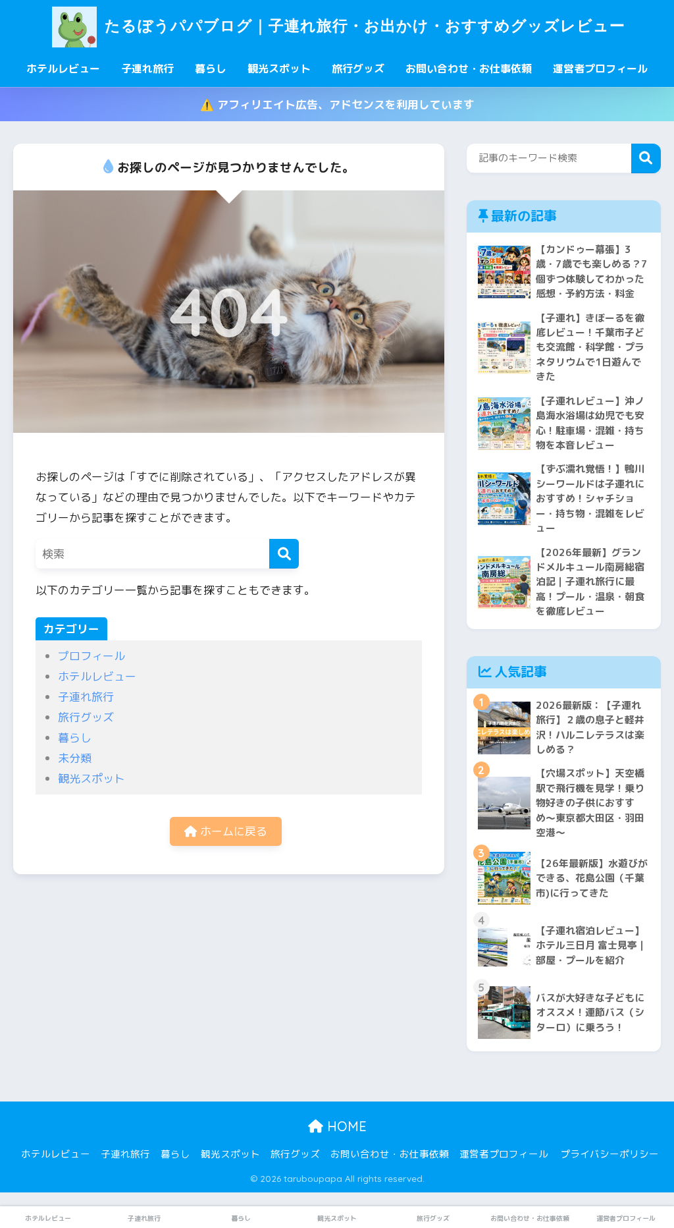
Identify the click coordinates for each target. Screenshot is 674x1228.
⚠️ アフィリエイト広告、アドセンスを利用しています (337, 104)
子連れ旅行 (147, 68)
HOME (345, 1126)
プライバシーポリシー (609, 1154)
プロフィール (91, 655)
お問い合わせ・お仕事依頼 (468, 68)
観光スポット (279, 68)
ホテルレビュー (63, 68)
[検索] (284, 554)
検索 (646, 158)
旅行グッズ (358, 68)
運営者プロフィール (600, 68)
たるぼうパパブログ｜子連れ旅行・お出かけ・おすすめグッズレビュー (362, 25)
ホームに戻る (232, 831)
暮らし (210, 68)
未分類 (74, 758)
